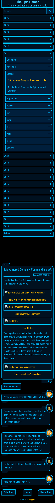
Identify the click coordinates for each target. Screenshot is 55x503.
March (9, 141)
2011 (6, 219)
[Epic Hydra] (27, 321)
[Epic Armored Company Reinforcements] (27, 292)
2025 (6, 25)
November (11, 66)
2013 (6, 205)
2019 (6, 162)
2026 (6, 18)
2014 (6, 198)
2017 (6, 177)
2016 (6, 184)
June (9, 119)
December (12, 59)
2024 (6, 32)
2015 (6, 191)
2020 (6, 155)
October (10, 73)
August (10, 105)
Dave (35, 275)
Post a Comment (11, 386)
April (9, 133)
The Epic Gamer (27, 2)
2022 (6, 46)
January (10, 148)
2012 (6, 212)
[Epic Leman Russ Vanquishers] (27, 367)
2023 (6, 39)
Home (27, 492)
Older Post (8, 492)
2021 (6, 53)
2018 (6, 169)
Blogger (32, 499)
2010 (6, 226)
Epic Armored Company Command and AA (27, 80)
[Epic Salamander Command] (27, 307)
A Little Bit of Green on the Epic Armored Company (27, 89)
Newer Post (45, 492)
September (12, 98)
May (9, 126)
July (8, 112)
